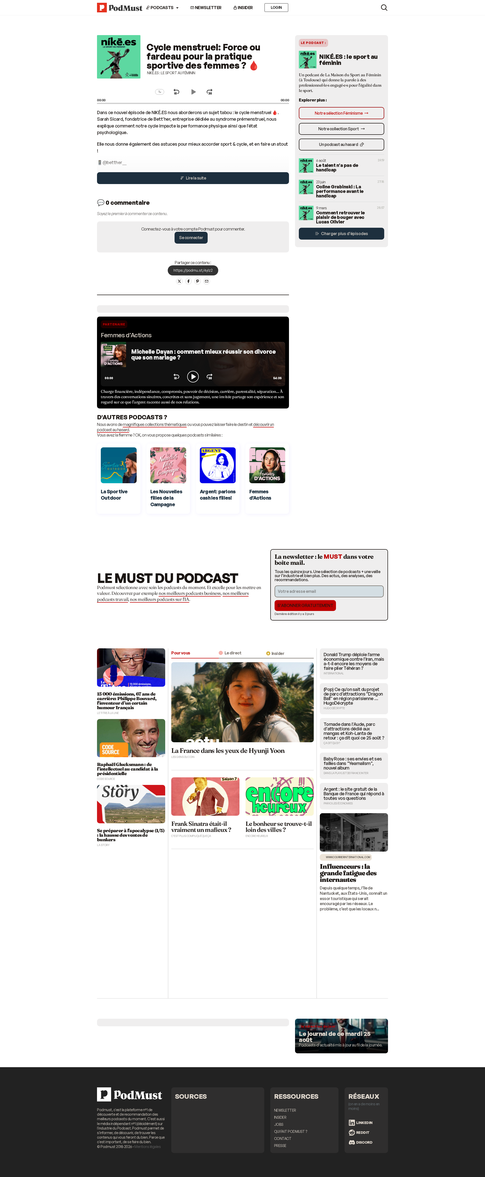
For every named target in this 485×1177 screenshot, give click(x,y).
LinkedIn (364, 1122)
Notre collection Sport (339, 128)
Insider (245, 7)
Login (276, 7)
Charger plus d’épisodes (344, 233)
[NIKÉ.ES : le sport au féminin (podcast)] (118, 80)
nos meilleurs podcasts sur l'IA (159, 599)
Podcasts (162, 7)
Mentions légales (147, 1146)
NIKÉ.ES (159, 112)
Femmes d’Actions (126, 335)
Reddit (363, 1132)
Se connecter (191, 237)
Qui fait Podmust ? (290, 1131)
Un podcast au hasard (339, 144)
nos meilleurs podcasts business (190, 593)
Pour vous (180, 652)
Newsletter (208, 7)
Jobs (278, 1124)
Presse (280, 1145)
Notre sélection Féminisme (339, 113)
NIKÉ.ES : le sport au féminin (171, 73)
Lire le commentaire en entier (341, 992)
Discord (364, 1142)
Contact (283, 1138)
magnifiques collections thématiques (155, 424)
